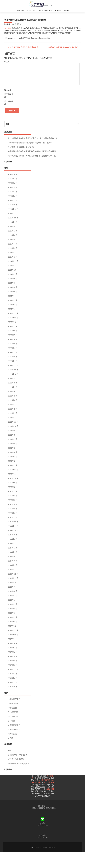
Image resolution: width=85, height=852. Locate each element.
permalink (45, 38)
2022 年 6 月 (12, 391)
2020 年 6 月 (12, 496)
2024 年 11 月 (13, 265)
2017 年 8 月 (12, 643)
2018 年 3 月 (12, 613)
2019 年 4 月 (12, 556)
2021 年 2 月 (12, 461)
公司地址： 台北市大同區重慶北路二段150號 (43, 807)
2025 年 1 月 (12, 257)
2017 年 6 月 (12, 652)
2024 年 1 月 (12, 309)
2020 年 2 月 (12, 513)
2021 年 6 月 (12, 443)
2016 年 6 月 (12, 678)
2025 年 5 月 (12, 239)
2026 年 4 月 (12, 192)
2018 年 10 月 (13, 582)
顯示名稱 (8, 90)
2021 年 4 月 (12, 452)
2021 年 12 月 (13, 417)
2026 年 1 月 (12, 205)
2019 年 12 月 (13, 522)
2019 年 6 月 (12, 548)
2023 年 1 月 (12, 361)
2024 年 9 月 (12, 274)
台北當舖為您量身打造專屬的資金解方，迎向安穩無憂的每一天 (32, 138)
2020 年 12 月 (13, 470)
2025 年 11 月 (13, 213)
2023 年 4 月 (12, 348)
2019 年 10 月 (13, 530)
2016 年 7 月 (12, 674)
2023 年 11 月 (13, 318)
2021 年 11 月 (13, 422)
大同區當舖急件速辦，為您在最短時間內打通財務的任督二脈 (32, 156)
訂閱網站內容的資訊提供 (17, 755)
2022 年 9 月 (12, 378)
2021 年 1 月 (12, 465)
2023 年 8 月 (12, 331)
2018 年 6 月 (12, 600)
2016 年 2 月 (12, 687)
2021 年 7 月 (12, 439)
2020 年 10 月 (13, 478)
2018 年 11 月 (13, 578)
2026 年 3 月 (12, 196)
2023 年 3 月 (12, 352)
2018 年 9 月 (12, 587)
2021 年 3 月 (12, 457)
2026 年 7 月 (12, 179)
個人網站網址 (8, 102)
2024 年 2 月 (12, 305)
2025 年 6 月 (12, 235)
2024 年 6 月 (12, 287)
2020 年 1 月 (12, 517)
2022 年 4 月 (12, 400)
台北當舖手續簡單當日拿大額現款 (21, 147)
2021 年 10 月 (13, 426)
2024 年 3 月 (12, 300)
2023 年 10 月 (13, 322)
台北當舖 (8, 28)
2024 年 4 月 (12, 296)
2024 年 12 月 (13, 261)
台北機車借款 (13, 712)
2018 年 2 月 (12, 617)
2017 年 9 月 (12, 639)
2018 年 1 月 (12, 622)
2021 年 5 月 (12, 448)
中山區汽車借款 (14, 703)
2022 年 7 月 (12, 387)
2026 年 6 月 (12, 183)
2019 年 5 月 (12, 552)
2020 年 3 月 (12, 509)
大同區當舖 (12, 734)
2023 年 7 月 (12, 335)
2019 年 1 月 (12, 569)
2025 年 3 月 (12, 248)
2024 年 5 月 (12, 291)
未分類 (10, 738)
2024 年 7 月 (12, 283)
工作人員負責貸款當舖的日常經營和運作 (21, 47)
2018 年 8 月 (12, 591)
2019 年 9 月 (12, 535)
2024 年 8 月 (12, 278)
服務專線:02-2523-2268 (42, 836)
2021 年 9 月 (12, 430)
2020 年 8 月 (12, 487)
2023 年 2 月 (12, 357)
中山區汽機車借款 (45, 10)
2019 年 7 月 (12, 543)
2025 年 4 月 (12, 244)
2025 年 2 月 (12, 252)
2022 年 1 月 (12, 413)
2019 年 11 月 (13, 526)
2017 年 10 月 (13, 635)
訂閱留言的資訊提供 (16, 759)
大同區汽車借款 (14, 729)
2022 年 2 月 (12, 409)
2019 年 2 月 (12, 565)
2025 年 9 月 (12, 222)
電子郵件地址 (8, 95)
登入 (9, 750)
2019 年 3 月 (12, 561)
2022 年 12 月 (13, 365)
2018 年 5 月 (12, 604)
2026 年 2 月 (12, 200)
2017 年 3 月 (12, 661)
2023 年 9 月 (12, 326)
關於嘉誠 (20, 10)
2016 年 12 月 (13, 669)
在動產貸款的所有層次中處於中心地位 (64, 47)
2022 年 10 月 (13, 374)
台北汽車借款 (13, 716)
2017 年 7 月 (12, 648)
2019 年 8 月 (12, 539)
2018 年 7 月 (12, 595)
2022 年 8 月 (12, 383)
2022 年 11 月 (13, 370)
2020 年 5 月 (12, 500)
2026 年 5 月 (12, 187)
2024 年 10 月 (13, 270)
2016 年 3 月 (12, 682)
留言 (6, 61)
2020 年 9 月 (12, 483)
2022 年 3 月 (12, 404)
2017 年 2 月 (12, 665)
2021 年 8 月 (12, 435)
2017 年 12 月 (13, 626)
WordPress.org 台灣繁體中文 (19, 763)
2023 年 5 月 (12, 344)
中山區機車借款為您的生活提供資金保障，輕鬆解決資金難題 (32, 151)
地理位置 (58, 10)
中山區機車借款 (14, 699)
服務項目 (30, 10)
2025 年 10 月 (13, 218)
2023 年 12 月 (13, 313)
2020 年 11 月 (13, 474)
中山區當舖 (12, 708)
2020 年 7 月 (12, 491)
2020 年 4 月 (12, 504)
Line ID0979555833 (42, 824)
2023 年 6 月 (12, 339)
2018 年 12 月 (13, 574)
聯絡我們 (67, 10)
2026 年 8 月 (12, 174)
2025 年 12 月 (13, 209)
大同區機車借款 (14, 725)
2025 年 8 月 (12, 226)
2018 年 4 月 (12, 608)
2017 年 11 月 (13, 630)
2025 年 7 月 (12, 231)
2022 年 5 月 (12, 396)
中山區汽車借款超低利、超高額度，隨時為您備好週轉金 (30, 143)
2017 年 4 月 (12, 656)
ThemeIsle (51, 847)
